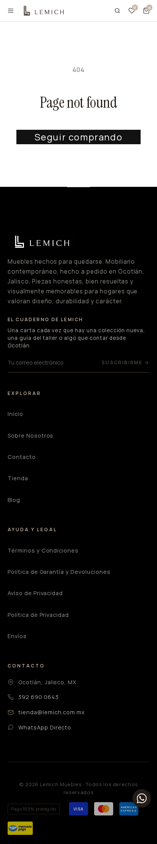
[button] (146, 11)
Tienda (18, 478)
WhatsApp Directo (44, 727)
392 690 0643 (38, 697)
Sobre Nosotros (30, 435)
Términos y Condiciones (43, 550)
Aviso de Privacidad (35, 593)
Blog (14, 499)
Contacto (22, 456)
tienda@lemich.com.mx (51, 712)
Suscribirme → (125, 362)
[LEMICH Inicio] (43, 11)
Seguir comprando (79, 137)
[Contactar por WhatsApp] (141, 798)
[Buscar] (117, 11)
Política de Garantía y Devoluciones (59, 571)
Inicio (15, 413)
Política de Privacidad (38, 614)
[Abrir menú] (11, 11)
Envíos (17, 636)
